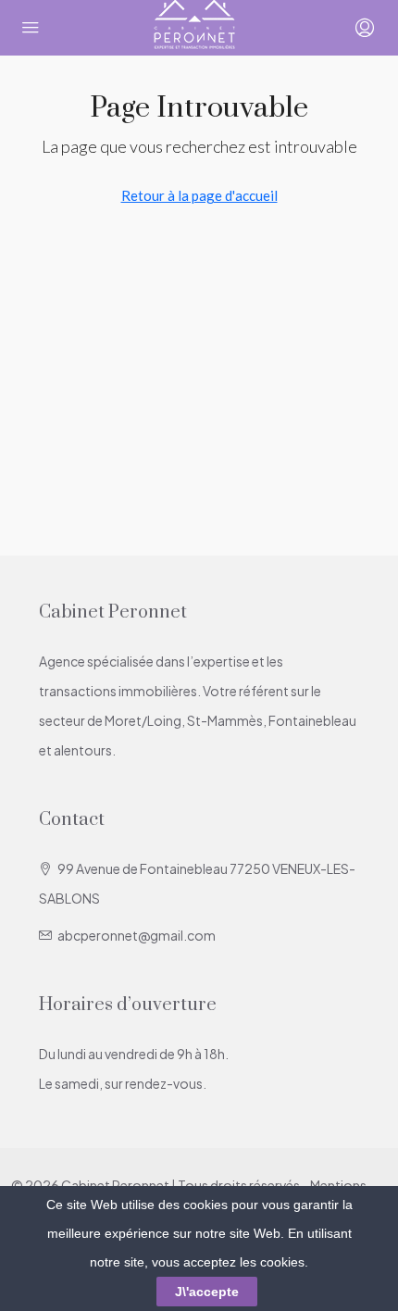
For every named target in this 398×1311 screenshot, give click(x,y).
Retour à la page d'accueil (199, 195)
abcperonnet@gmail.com (136, 935)
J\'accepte (207, 1291)
